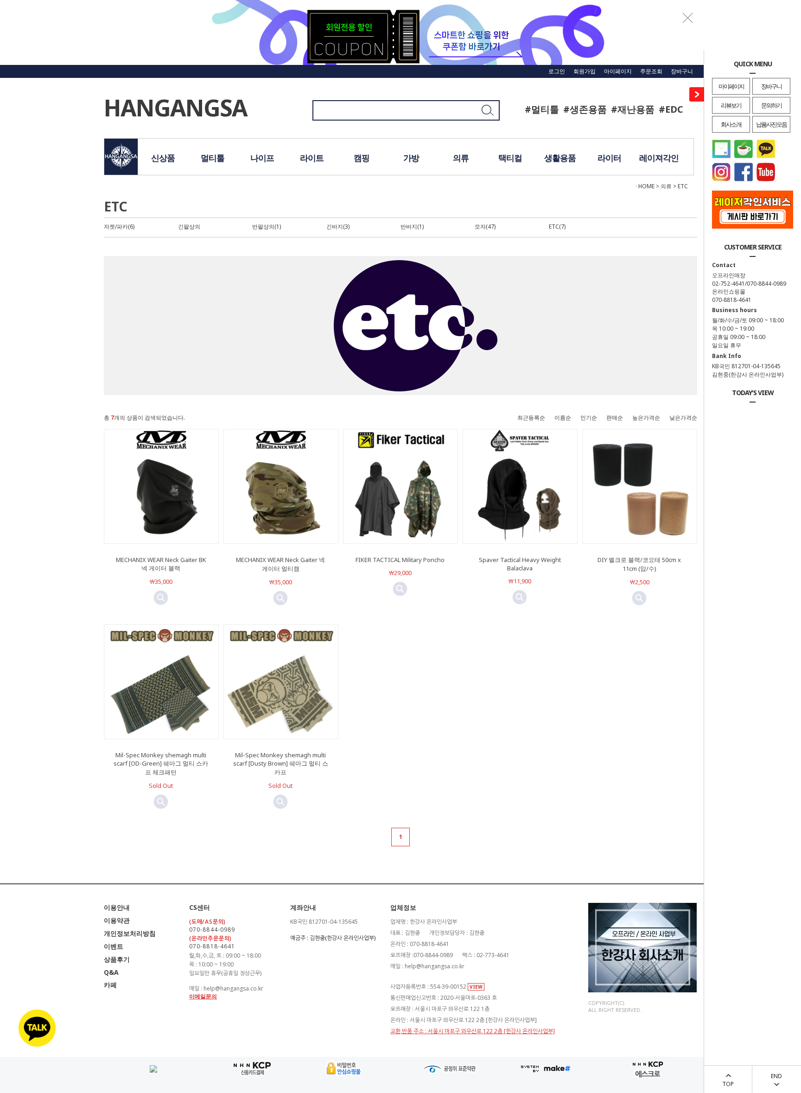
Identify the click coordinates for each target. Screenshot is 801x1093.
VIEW (476, 987)
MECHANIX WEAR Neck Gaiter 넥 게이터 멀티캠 (280, 564)
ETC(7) (557, 226)
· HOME (645, 186)
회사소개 (731, 124)
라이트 (312, 157)
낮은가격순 (683, 418)
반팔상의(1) (266, 226)
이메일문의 (203, 996)
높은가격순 (646, 418)
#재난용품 (633, 109)
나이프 (262, 157)
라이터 (609, 157)
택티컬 (510, 157)
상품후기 (117, 959)
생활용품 (560, 157)
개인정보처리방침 (130, 933)
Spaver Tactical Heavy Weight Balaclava (520, 564)
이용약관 (117, 920)
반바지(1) (412, 226)
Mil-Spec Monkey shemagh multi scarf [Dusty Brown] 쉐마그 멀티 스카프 (280, 763)
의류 (461, 157)
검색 (482, 114)
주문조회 (651, 71)
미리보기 (160, 597)
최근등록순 (531, 418)
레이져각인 (659, 157)
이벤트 (113, 946)
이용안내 (117, 907)
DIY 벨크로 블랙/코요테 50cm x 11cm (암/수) (639, 564)
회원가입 (584, 71)
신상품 (163, 157)
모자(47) (485, 226)
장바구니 (771, 86)
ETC (683, 186)
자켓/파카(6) (119, 226)
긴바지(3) (338, 226)
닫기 (688, 18)
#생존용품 (585, 109)
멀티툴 (212, 157)
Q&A (111, 972)
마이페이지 (731, 86)
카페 (110, 984)
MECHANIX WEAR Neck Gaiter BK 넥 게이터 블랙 (161, 564)
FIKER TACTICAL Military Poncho (400, 560)
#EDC (671, 109)
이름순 (562, 418)
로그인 (556, 71)
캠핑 (361, 157)
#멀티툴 (542, 109)
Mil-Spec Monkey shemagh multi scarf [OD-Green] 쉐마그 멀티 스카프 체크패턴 (161, 763)
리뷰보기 (731, 105)
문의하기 (771, 105)
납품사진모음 (771, 124)
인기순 (588, 418)
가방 (411, 157)
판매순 (614, 418)
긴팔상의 (189, 226)
